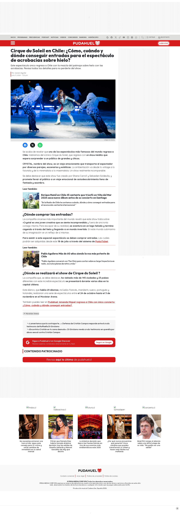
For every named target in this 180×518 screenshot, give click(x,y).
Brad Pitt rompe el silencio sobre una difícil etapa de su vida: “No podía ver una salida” (148, 444)
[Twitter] (33, 145)
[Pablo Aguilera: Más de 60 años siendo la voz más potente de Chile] (31, 259)
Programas (22, 37)
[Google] (108, 37)
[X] (116, 37)
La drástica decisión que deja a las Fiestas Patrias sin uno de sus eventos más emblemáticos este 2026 (90, 444)
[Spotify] (132, 37)
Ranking (82, 37)
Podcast (45, 37)
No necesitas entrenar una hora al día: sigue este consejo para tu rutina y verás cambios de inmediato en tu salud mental (31, 446)
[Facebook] (112, 37)
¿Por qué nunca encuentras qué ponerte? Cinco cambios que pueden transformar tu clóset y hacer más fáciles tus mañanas (119, 446)
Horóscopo (93, 37)
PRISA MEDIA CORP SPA (78, 481)
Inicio (13, 37)
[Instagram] (128, 37)
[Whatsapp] (136, 37)
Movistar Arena (32, 313)
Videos (63, 37)
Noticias (54, 37)
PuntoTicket (101, 241)
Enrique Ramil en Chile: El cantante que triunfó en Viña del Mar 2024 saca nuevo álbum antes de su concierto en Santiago (76, 196)
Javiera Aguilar (20, 73)
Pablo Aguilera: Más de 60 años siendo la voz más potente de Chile (75, 255)
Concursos (73, 37)
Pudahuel (53, 302)
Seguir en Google (103, 342)
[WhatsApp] (40, 145)
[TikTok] (120, 37)
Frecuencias (34, 37)
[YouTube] (124, 37)
